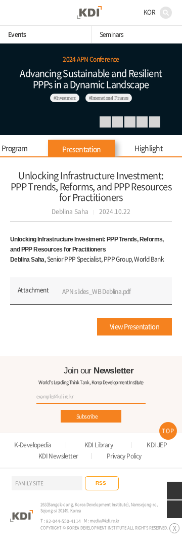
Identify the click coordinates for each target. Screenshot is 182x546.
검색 (166, 13)
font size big (142, 122)
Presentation (81, 149)
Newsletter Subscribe (174, 490)
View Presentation (134, 326)
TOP (168, 431)
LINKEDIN (105, 122)
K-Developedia (32, 445)
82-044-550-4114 (63, 521)
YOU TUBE (147, 483)
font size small (154, 122)
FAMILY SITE (29, 483)
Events (17, 34)
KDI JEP (157, 445)
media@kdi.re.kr (104, 520)
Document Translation (174, 509)
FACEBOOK (117, 122)
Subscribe (87, 416)
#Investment (65, 98)
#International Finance (108, 98)
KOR (149, 12)
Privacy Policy (124, 456)
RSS (101, 483)
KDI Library (98, 445)
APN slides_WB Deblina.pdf (96, 291)
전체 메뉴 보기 (15, 13)
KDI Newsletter (58, 456)
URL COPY (129, 122)
